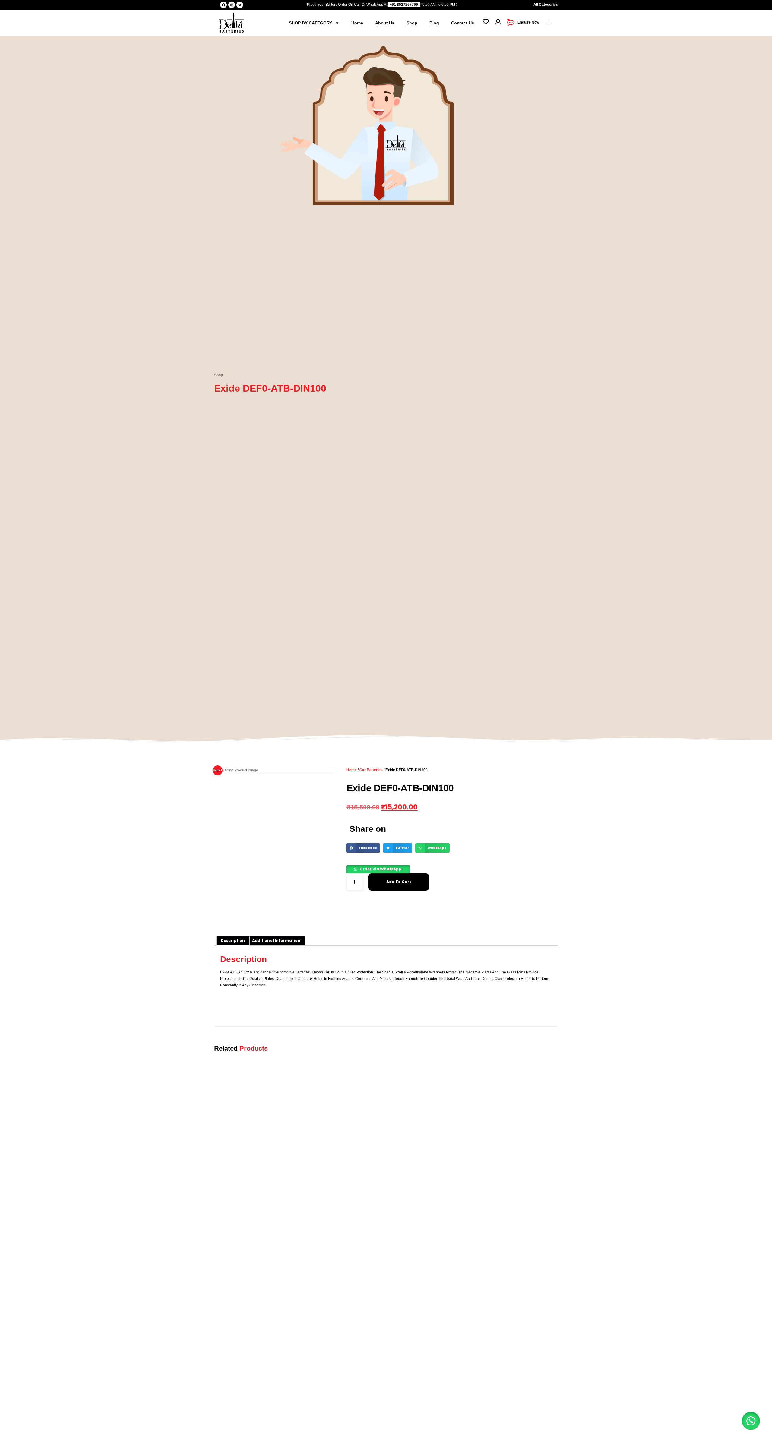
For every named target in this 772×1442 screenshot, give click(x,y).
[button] (363, 848)
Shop (412, 23)
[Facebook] (223, 5)
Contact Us (462, 23)
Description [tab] (233, 940)
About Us (384, 23)
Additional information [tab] (276, 940)
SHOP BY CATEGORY (310, 23)
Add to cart (398, 881)
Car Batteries (371, 770)
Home (357, 23)
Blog (434, 23)
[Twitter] (239, 5)
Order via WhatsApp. (381, 869)
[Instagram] (231, 5)
